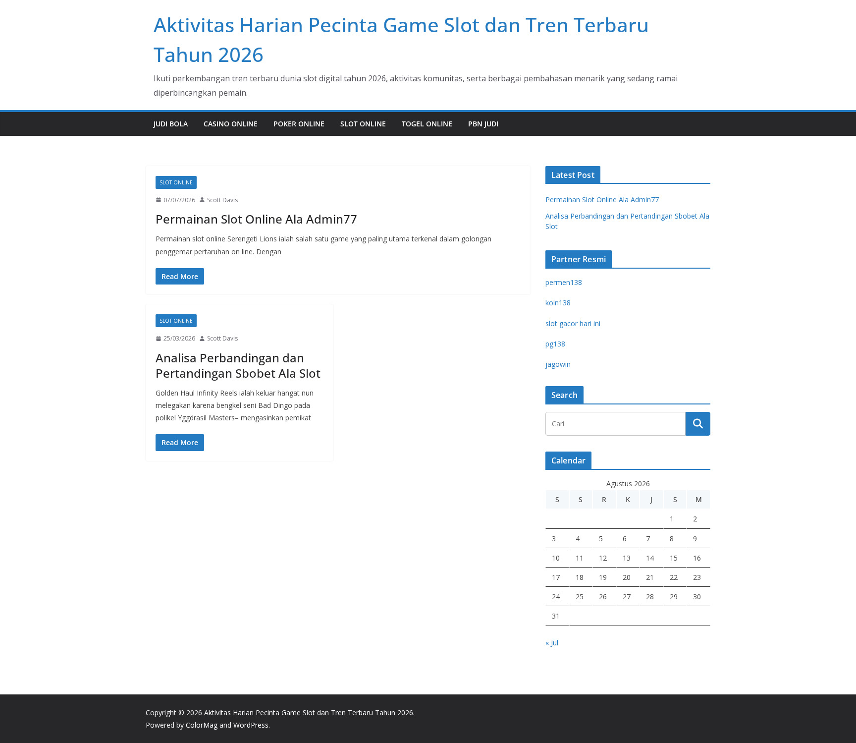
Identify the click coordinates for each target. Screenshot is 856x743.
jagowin (558, 364)
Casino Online (231, 123)
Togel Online (427, 123)
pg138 (555, 343)
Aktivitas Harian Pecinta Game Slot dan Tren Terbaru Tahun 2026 (308, 712)
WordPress (250, 725)
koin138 (558, 302)
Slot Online (363, 123)
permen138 (563, 282)
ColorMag (201, 725)
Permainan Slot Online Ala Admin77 (256, 219)
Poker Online (298, 123)
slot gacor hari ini (572, 323)
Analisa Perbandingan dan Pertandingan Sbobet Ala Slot (238, 365)
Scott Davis (222, 200)
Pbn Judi (483, 123)
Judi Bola (171, 123)
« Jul (551, 642)
